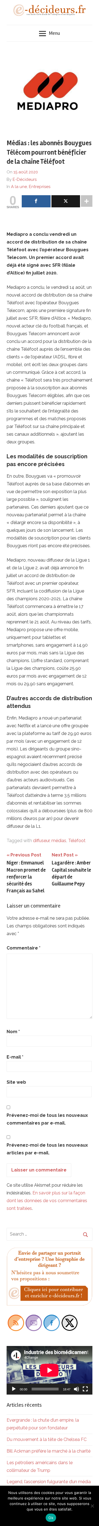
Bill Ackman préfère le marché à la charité (48, 1451)
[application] (49, 1370)
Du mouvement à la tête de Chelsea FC (47, 1439)
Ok (50, 1518)
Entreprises (39, 186)
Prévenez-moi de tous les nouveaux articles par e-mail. (47, 1148)
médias (58, 840)
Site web (16, 1082)
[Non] (92, 1506)
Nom (13, 1031)
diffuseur (41, 840)
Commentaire (23, 948)
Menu (54, 33)
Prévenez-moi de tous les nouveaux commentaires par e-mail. (47, 1119)
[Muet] (76, 1389)
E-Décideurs (25, 179)
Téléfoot (77, 840)
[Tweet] (65, 201)
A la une (19, 186)
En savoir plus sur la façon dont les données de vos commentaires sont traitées (47, 1200)
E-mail (15, 1057)
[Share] (36, 201)
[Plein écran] (85, 1389)
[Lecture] (13, 1389)
